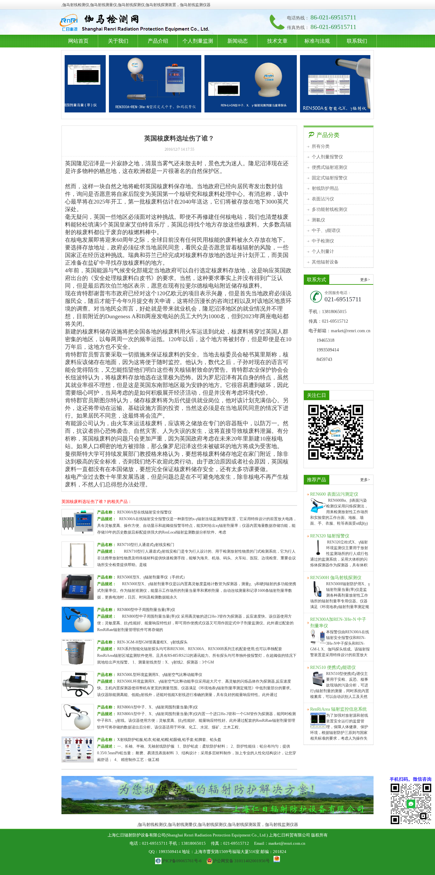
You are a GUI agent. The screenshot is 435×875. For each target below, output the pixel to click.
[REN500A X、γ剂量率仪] (329, 83)
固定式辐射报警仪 (329, 178)
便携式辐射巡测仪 (329, 167)
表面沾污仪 (323, 199)
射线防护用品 (325, 188)
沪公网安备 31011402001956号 (241, 860)
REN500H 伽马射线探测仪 (335, 577)
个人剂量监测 (197, 41)
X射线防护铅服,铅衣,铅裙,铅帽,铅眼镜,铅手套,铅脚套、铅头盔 (169, 739)
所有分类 (321, 146)
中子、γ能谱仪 (326, 230)
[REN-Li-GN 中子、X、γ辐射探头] (234, 83)
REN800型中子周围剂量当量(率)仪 (146, 609)
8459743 (324, 359)
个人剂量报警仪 (327, 156)
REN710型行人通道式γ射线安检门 (145, 544)
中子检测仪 (323, 241)
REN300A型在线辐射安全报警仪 (144, 512)
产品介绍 (158, 41)
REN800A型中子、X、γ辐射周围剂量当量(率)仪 (157, 707)
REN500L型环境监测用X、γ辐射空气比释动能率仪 (159, 674)
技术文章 (277, 41)
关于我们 (118, 41)
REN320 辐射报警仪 (329, 536)
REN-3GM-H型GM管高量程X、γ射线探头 (152, 642)
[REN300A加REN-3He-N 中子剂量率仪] (138, 83)
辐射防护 (135, 23)
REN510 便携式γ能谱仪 (333, 667)
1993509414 (328, 350)
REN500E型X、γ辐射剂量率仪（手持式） (152, 577)
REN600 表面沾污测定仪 (334, 494)
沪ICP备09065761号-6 (181, 860)
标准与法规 (317, 41)
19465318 (325, 340)
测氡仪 (318, 220)
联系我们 (357, 41)
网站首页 (78, 41)
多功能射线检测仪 (329, 209)
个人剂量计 (323, 251)
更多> (365, 279)
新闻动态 (237, 41)
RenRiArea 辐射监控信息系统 (338, 709)
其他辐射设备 (325, 262)
